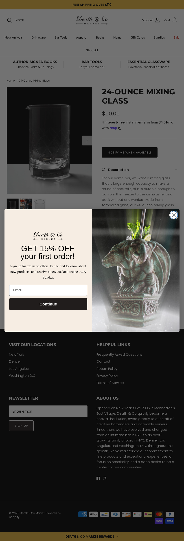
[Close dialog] (174, 215)
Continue (48, 304)
